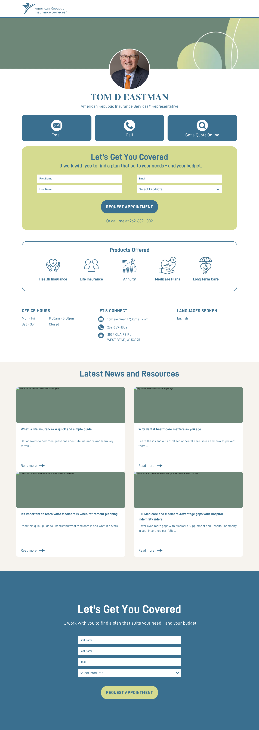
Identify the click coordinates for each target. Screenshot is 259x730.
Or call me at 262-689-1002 (129, 221)
